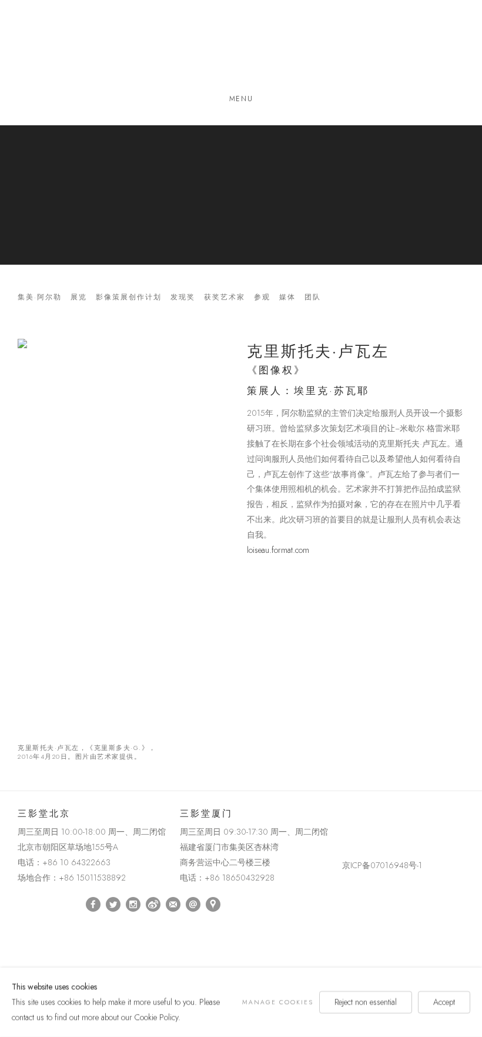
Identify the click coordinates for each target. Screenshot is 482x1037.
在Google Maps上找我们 (213, 904)
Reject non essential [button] (365, 1002)
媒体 (287, 297)
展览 (79, 297)
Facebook (93, 904)
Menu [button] (241, 99)
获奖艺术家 (224, 297)
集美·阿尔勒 (40, 297)
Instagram (133, 904)
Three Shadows (241, 49)
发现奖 (182, 297)
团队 (312, 297)
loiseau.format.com (278, 550)
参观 (262, 297)
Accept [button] (444, 1002)
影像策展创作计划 (129, 297)
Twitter (113, 904)
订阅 (173, 904)
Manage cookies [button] (277, 1002)
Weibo (153, 904)
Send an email (193, 904)
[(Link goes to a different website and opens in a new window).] (344, 816)
